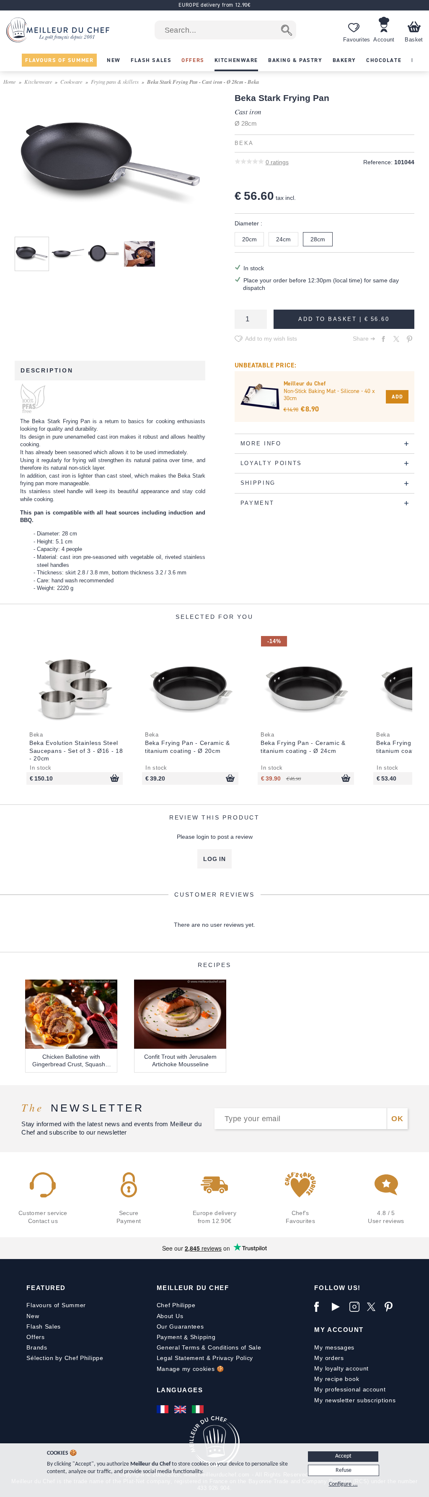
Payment (169, 1337)
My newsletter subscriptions (354, 1400)
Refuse (343, 1470)
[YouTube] (338, 1306)
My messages (334, 1347)
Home (9, 81)
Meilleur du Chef (193, 1287)
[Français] (163, 1409)
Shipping (203, 1337)
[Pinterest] (391, 1306)
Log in (214, 859)
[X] (373, 1306)
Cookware (71, 81)
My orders (329, 1358)
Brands (36, 1347)
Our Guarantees (180, 1326)
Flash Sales (43, 1326)
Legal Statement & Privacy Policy (205, 1358)
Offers (35, 1337)
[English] (181, 1409)
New (32, 1316)
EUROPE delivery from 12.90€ (214, 5)
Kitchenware (38, 81)
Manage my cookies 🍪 (190, 1368)
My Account (338, 1329)
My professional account (349, 1389)
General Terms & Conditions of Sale (209, 1347)
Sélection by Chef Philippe (64, 1358)
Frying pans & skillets (115, 81)
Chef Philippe (176, 1305)
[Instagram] (356, 1306)
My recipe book (336, 1378)
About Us (170, 1316)
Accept (343, 1456)
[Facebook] (321, 1306)
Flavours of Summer (56, 1305)
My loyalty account (341, 1368)
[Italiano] (198, 1409)
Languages (180, 1390)
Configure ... (343, 1484)
